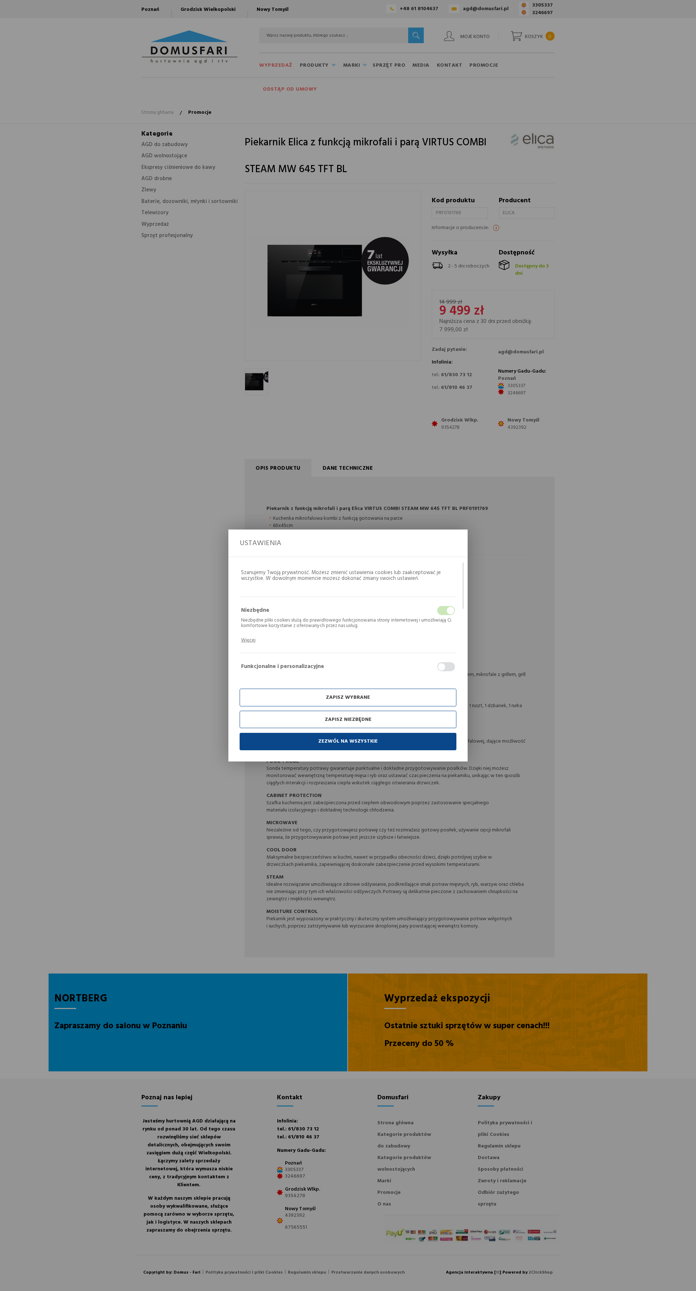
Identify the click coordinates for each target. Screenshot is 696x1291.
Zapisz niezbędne (348, 719)
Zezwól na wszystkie (348, 741)
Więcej (248, 640)
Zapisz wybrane (348, 697)
